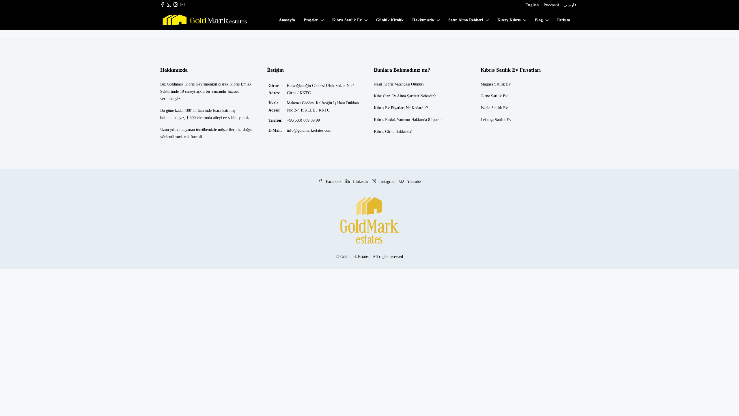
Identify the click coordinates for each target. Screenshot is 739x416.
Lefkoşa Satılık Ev (496, 120)
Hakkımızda (423, 20)
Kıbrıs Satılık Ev (347, 20)
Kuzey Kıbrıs (508, 20)
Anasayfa (287, 20)
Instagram (387, 181)
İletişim (563, 20)
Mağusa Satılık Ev (496, 84)
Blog (539, 20)
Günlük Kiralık (390, 20)
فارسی (569, 5)
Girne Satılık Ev (494, 96)
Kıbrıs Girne (384, 131)
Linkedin (360, 181)
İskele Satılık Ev (494, 108)
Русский (551, 5)
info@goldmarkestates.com (309, 130)
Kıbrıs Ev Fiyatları (389, 108)
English (532, 5)
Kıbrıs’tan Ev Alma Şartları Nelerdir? (405, 96)
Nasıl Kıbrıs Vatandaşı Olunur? (399, 84)
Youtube (413, 181)
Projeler (311, 20)
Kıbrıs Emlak (385, 120)
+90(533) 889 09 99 (303, 120)
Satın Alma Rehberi (465, 20)
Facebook (334, 181)
